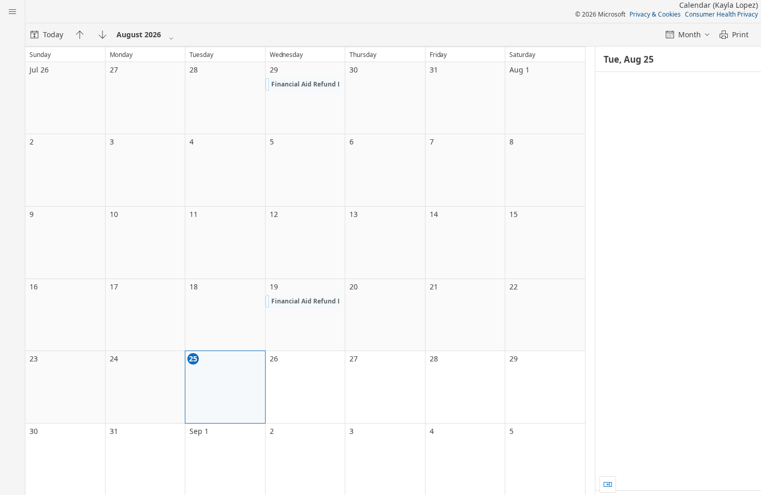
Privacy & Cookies (655, 14)
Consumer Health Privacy (721, 14)
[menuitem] (46, 34)
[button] (304, 84)
